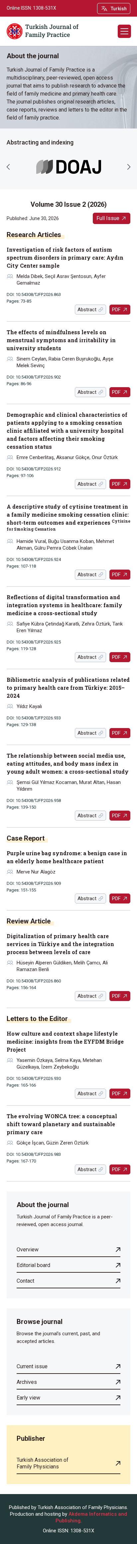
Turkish (119, 8)
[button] (124, 31)
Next (129, 166)
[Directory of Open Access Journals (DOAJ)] (68, 167)
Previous (8, 166)
